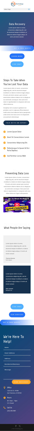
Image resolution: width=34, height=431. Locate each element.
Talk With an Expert (16, 123)
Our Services (17, 314)
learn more (17, 56)
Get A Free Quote (22, 48)
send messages (21, 382)
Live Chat (17, 64)
